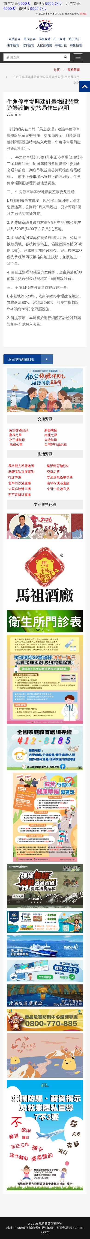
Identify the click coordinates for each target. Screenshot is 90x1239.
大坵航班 (50, 439)
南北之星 (50, 435)
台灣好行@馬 (54, 444)
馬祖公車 (16, 444)
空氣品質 (53, 471)
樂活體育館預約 (58, 466)
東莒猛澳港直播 (19, 489)
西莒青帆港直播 (19, 494)
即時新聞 (74, 69)
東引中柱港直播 (58, 489)
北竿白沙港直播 (19, 483)
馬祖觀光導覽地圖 (21, 466)
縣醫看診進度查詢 (21, 471)
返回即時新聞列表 (21, 359)
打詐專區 (14, 477)
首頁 (57, 69)
